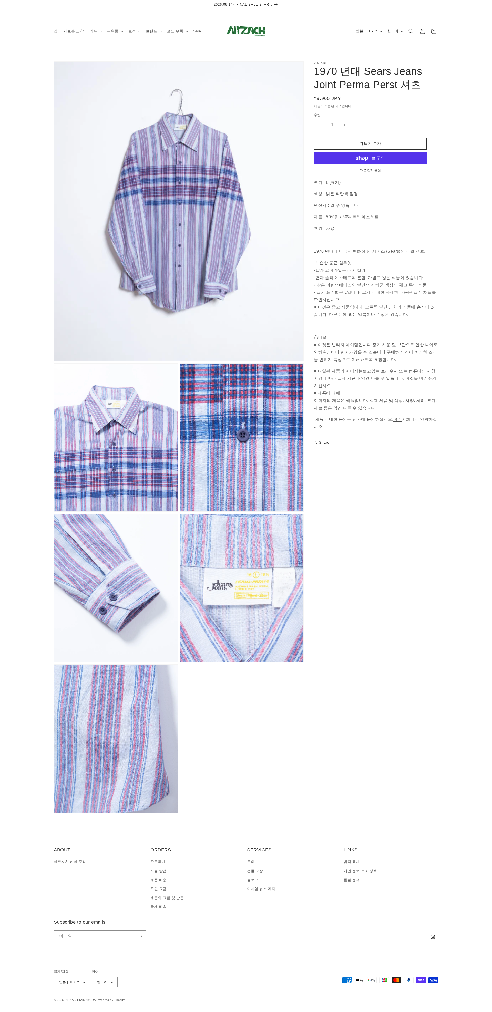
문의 (250, 862)
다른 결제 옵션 (370, 170)
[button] (95, 31)
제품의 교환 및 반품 (167, 898)
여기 (397, 419)
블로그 (252, 880)
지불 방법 (158, 871)
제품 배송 (158, 880)
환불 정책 (352, 880)
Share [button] (324, 443)
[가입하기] (140, 936)
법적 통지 (352, 862)
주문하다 (157, 862)
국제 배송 (158, 907)
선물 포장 (255, 871)
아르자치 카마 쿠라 (70, 862)
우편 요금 (158, 889)
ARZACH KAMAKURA (81, 1000)
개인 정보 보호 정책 (360, 871)
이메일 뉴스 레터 (261, 889)
